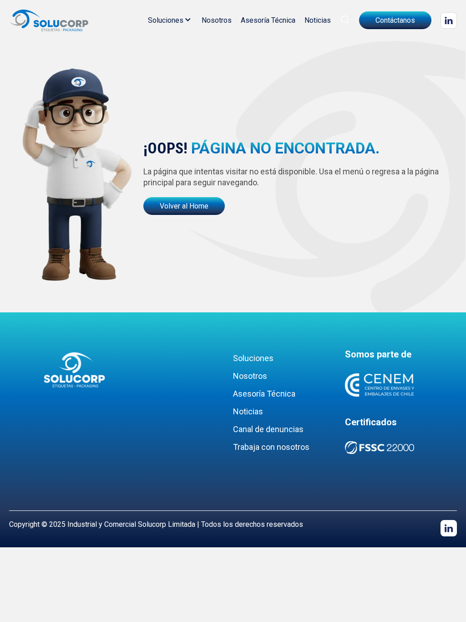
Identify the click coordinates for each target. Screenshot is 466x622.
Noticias (317, 20)
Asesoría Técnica (268, 20)
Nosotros (217, 20)
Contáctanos (395, 20)
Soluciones (165, 20)
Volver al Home (184, 206)
